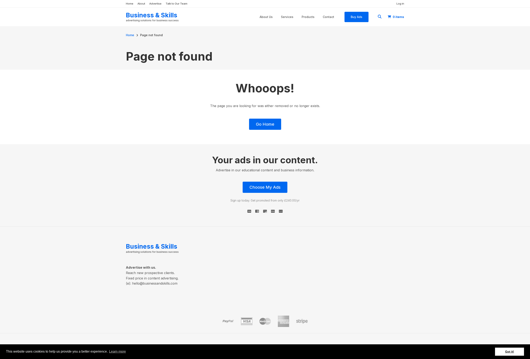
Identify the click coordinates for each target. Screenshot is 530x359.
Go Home (265, 124)
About (141, 3)
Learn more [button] (117, 351)
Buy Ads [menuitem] (356, 17)
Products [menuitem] (308, 17)
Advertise (155, 3)
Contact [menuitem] (328, 17)
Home (129, 3)
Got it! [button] (509, 351)
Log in (400, 3)
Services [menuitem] (287, 17)
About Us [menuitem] (266, 17)
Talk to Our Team (176, 3)
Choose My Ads (265, 187)
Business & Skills (151, 15)
